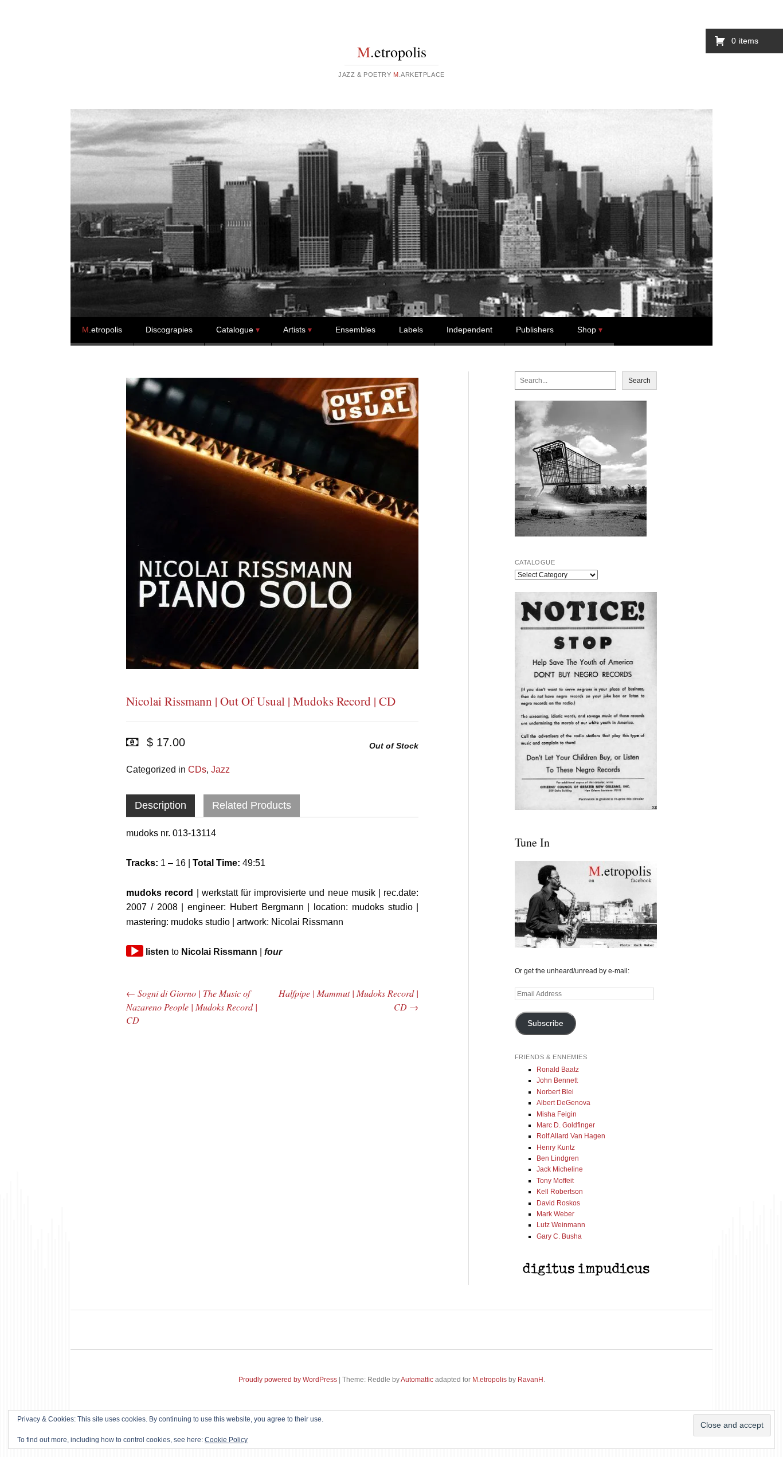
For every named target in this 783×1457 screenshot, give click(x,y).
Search (639, 381)
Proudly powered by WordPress (287, 1380)
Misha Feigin (557, 1114)
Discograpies (169, 329)
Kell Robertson (560, 1192)
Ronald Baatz (558, 1070)
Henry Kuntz (556, 1147)
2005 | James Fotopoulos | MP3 (372, 1099)
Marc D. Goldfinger (566, 1125)
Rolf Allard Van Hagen (571, 1136)
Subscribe (545, 1023)
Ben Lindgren (558, 1158)
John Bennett (557, 1080)
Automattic (417, 1380)
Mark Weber (555, 1214)
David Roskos (558, 1203)
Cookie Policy (226, 1440)
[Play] (134, 951)
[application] (134, 951)
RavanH (530, 1380)
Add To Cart (185, 1247)
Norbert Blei (555, 1092)
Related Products (251, 805)
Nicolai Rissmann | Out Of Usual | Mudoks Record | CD (261, 701)
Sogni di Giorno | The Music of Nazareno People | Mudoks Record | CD (191, 1006)
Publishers (535, 329)
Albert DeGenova (563, 1103)
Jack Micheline (560, 1169)
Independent (469, 329)
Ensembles (355, 329)
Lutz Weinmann (561, 1225)
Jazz (220, 769)
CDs (197, 769)
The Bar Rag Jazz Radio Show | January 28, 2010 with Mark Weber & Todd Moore (172, 1123)
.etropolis (391, 51)
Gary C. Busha (559, 1236)
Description (160, 805)
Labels (411, 329)
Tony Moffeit (555, 1181)
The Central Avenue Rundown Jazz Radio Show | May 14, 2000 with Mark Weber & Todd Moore (272, 1131)
